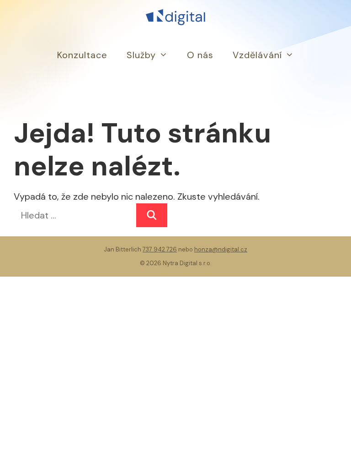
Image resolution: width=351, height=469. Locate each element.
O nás (200, 55)
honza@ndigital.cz (220, 249)
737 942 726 (160, 249)
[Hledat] (151, 215)
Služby (141, 55)
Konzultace (82, 55)
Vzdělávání (257, 55)
